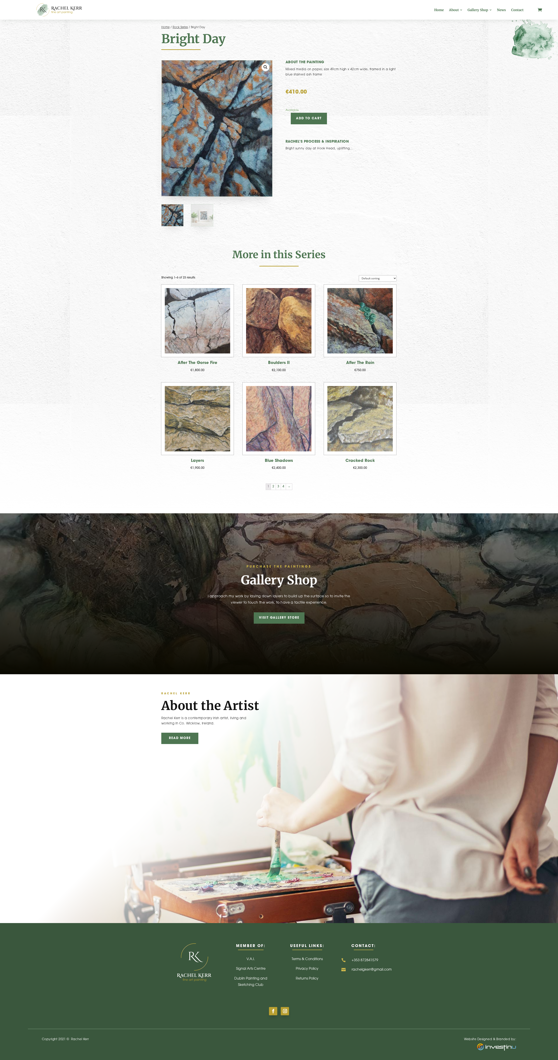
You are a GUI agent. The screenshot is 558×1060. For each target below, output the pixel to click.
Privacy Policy (307, 969)
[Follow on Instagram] (285, 1011)
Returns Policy (307, 978)
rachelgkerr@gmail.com (372, 969)
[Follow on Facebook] (273, 1011)
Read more (180, 738)
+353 (365, 960)
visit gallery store (279, 618)
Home (165, 27)
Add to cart (309, 118)
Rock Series (180, 27)
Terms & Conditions (307, 959)
